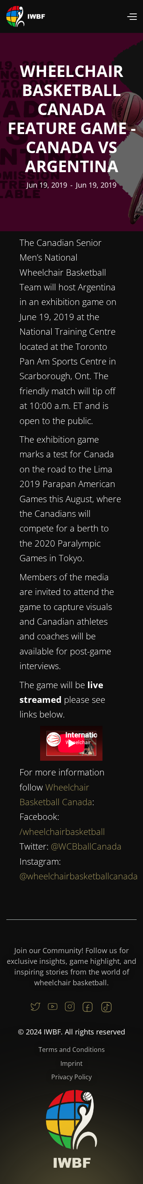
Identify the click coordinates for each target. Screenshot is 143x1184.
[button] (131, 16)
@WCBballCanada (86, 846)
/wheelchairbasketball (62, 831)
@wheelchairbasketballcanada (78, 876)
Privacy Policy (71, 1077)
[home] (26, 16)
